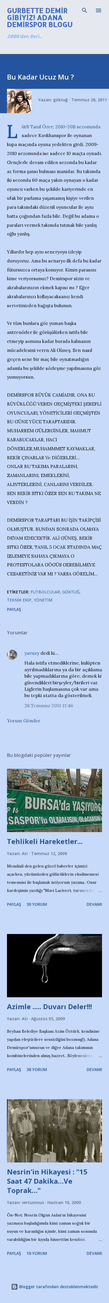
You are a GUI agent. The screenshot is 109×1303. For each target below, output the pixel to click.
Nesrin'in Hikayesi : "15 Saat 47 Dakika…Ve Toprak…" (47, 1181)
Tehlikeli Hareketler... (45, 841)
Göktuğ (70, 592)
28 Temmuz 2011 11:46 (48, 705)
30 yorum (36, 904)
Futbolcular (45, 592)
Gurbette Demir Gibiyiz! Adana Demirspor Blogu (40, 17)
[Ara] (84, 10)
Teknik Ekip (19, 600)
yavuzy (31, 653)
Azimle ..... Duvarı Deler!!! (49, 1006)
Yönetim (43, 600)
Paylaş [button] (14, 609)
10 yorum (36, 1253)
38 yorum (36, 1069)
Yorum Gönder (23, 721)
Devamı (94, 904)
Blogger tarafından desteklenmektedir (58, 1286)
